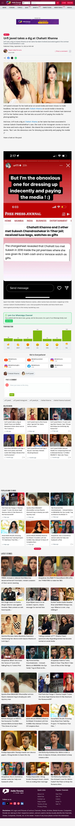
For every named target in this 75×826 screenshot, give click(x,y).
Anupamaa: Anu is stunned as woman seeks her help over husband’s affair (61, 538)
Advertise (41, 796)
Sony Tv (58, 802)
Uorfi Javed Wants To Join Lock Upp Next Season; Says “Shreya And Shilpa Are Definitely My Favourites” (60, 425)
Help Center (42, 802)
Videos (69, 7)
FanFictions (47, 7)
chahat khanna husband (62, 400)
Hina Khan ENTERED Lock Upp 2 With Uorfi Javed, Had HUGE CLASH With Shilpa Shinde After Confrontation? (14, 451)
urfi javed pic (34, 400)
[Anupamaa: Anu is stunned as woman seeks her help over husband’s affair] (62, 526)
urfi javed (7, 400)
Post (12, 395)
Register (70, 3)
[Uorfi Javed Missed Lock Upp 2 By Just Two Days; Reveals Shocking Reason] (37, 440)
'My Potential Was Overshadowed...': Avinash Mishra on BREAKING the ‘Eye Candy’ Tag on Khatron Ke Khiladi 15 (62, 511)
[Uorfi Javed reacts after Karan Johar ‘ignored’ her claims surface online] (37, 414)
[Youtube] (11, 803)
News (4, 7)
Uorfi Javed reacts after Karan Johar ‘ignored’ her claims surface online (37, 424)
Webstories (58, 7)
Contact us (41, 799)
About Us (41, 794)
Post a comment (62, 51)
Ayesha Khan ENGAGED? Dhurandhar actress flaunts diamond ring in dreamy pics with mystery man (37, 511)
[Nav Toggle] (2, 2)
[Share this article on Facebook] (8, 58)
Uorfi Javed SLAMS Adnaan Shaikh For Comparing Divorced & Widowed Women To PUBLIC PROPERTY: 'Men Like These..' (60, 451)
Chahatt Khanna (35, 108)
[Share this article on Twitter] (12, 58)
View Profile (11, 52)
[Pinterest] (18, 803)
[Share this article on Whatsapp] (15, 58)
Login (64, 3)
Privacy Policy (42, 807)
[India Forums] (13, 2)
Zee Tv (58, 796)
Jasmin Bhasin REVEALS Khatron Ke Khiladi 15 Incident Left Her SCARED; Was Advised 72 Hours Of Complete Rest (37, 539)
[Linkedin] (22, 803)
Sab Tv (58, 804)
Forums (12, 7)
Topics (19, 7)
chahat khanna (46, 400)
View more (37, 548)
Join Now (9, 321)
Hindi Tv (6, 34)
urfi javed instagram (20, 400)
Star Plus (59, 794)
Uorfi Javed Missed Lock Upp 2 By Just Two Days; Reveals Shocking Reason (37, 450)
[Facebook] (4, 803)
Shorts (35, 7)
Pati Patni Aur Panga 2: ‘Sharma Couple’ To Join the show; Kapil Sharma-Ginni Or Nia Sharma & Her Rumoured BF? (12, 511)
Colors (58, 799)
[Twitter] (7, 803)
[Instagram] (15, 803)
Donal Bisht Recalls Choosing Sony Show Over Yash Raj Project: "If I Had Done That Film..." (12, 538)
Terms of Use (42, 804)
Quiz (26, 7)
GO (58, 3)
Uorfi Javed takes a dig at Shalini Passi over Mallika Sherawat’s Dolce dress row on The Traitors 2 (14, 425)
